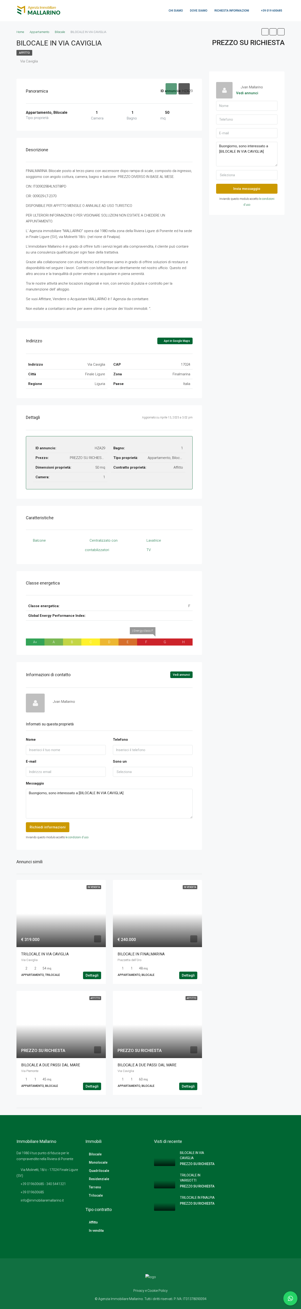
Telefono (120, 739)
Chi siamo (176, 10)
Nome (31, 739)
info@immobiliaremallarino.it (42, 1200)
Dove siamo (198, 10)
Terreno (95, 1187)
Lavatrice (154, 540)
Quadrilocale (99, 1171)
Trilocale (96, 1195)
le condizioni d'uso (77, 837)
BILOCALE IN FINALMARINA (141, 954)
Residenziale (99, 1179)
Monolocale (98, 1162)
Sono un (120, 761)
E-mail (31, 761)
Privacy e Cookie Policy (150, 1291)
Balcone (39, 540)
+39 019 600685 (271, 10)
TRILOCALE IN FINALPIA (197, 1197)
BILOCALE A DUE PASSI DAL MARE (50, 1065)
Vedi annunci (181, 674)
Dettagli (92, 975)
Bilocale (95, 1154)
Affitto (24, 52)
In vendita (96, 1230)
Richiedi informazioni (48, 827)
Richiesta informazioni (231, 10)
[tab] (171, 88)
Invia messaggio (246, 189)
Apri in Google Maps (176, 341)
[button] (153, 772)
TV (149, 550)
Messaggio (35, 783)
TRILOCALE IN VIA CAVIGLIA (45, 954)
